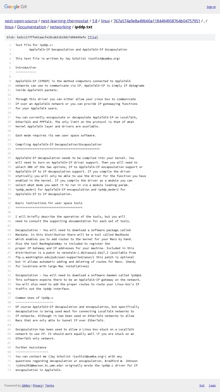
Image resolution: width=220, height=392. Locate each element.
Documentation (31, 26)
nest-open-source (21, 20)
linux (105, 20)
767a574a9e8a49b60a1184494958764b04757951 (156, 20)
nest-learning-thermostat (65, 20)
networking (60, 26)
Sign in (211, 7)
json (212, 385)
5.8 (94, 20)
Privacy (38, 385)
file (92, 37)
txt (202, 385)
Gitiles (26, 385)
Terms (49, 385)
